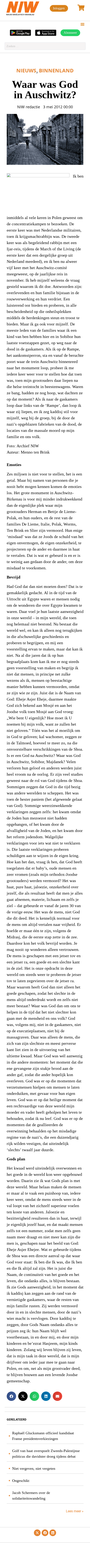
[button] (82, 24)
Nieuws (26, 70)
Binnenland (56, 70)
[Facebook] (45, 1532)
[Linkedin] (52, 1532)
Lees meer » (74, 1511)
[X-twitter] (37, 1532)
